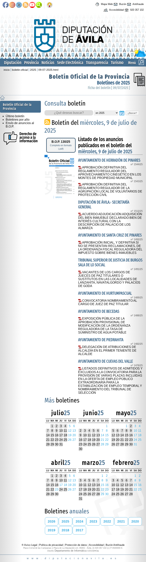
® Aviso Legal (30, 545)
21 (48, 439)
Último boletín (15, 116)
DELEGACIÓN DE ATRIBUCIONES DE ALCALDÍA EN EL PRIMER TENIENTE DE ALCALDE (107, 350)
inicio (7, 69)
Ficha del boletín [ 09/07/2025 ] (109, 88)
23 (56, 439)
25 (65, 439)
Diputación (12, 62)
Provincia (31, 62)
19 (93, 439)
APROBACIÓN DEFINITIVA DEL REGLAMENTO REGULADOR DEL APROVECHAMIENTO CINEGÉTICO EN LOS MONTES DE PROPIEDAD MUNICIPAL (109, 173)
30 (56, 444)
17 (61, 435)
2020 (135, 521)
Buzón (122, 4)
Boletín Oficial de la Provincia (89, 76)
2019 (51, 530)
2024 (79, 521)
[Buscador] (39, 5)
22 (52, 439)
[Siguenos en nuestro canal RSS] (25, 5)
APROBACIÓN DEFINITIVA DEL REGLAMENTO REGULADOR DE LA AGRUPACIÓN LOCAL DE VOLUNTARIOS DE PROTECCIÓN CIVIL (110, 189)
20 (98, 439)
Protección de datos (76, 545)
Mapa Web (106, 4)
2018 (65, 530)
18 (65, 435)
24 (61, 439)
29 (52, 444)
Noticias (47, 62)
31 (61, 444)
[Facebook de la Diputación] (5, 5)
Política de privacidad (51, 545)
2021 (121, 521)
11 (65, 430)
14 (48, 435)
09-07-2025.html (48, 69)
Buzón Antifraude (115, 545)
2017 (79, 530)
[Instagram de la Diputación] (12, 5)
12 (93, 435)
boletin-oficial (20, 69)
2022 (107, 521)
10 (61, 430)
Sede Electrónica (70, 62)
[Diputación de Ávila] (73, 56)
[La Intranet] (49, 5)
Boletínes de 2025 (113, 83)
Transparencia (97, 62)
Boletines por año (17, 119)
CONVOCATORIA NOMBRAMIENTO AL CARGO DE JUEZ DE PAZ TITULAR (107, 302)
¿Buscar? (132, 113)
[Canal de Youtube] (32, 5)
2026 (51, 521)
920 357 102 (136, 9)
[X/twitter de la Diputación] (19, 5)
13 (98, 435)
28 (48, 444)
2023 (93, 521)
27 (98, 444)
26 (93, 444)
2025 (33, 69)
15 (52, 435)
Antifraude (138, 4)
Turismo (117, 62)
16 (56, 435)
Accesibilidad (116, 9)
